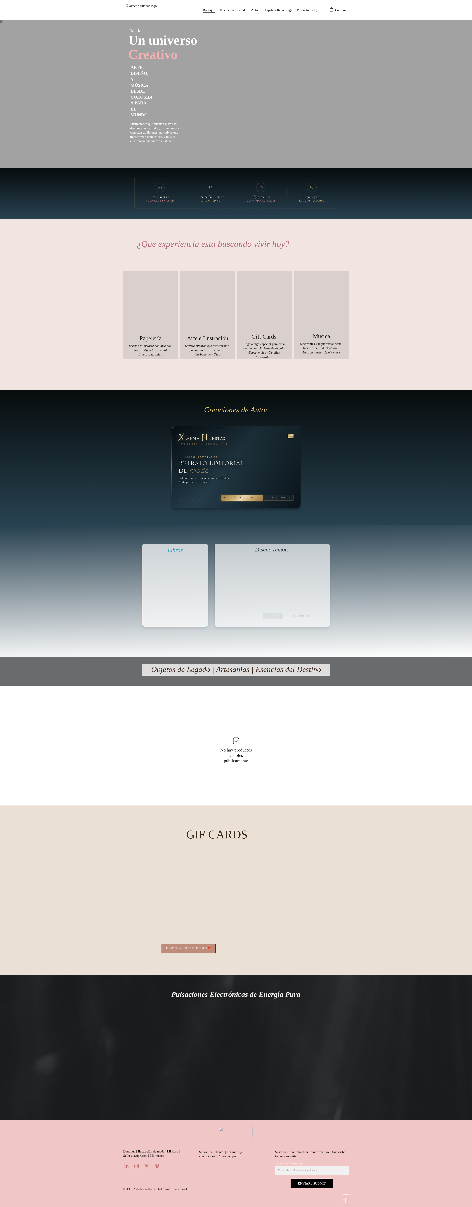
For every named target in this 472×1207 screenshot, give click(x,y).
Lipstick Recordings (278, 10)
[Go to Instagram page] (138, 1166)
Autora (255, 10)
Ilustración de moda (233, 10)
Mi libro (172, 1151)
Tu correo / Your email (290, 1163)
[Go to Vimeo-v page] (157, 1166)
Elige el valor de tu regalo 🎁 (188, 948)
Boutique (209, 10)
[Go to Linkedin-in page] (128, 1166)
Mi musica (157, 1155)
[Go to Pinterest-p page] (149, 1166)
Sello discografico (135, 1155)
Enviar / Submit (312, 1183)
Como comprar (228, 1156)
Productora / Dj (307, 10)
